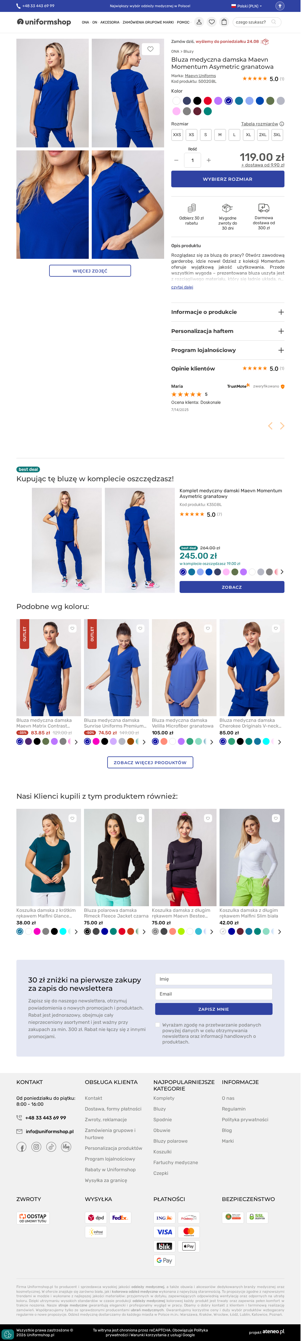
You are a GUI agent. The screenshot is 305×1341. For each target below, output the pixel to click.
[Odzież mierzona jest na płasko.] (281, 124)
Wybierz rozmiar (228, 179)
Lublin (245, 1314)
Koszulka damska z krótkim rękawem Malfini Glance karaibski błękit (46, 913)
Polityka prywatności (245, 1119)
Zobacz (232, 587)
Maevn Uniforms (200, 75)
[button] (227, 312)
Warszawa (188, 1314)
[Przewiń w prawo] (277, 572)
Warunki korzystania (148, 1335)
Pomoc (183, 22)
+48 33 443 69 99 (38, 6)
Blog (227, 1130)
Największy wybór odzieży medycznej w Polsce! (150, 6)
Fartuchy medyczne (175, 1162)
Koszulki (162, 1152)
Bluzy (188, 51)
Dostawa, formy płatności (113, 1109)
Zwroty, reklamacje (106, 1119)
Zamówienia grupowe (142, 22)
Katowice (259, 1314)
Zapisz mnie (213, 1009)
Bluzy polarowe (170, 1141)
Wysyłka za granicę (106, 1180)
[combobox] (257, 22)
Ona (85, 22)
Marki (168, 22)
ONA (175, 51)
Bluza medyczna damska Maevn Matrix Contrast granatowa (44, 723)
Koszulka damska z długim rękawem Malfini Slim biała (249, 913)
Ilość (192, 149)
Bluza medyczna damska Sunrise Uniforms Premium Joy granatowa (114, 723)
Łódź (234, 1314)
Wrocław (221, 1314)
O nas (228, 1098)
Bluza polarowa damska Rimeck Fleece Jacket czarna (116, 913)
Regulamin (234, 1109)
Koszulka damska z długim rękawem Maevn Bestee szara (181, 913)
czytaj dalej (182, 287)
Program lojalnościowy (110, 1159)
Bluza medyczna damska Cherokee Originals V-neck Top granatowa (249, 723)
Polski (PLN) (247, 6)
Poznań (275, 1314)
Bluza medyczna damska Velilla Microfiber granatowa (183, 723)
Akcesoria (109, 22)
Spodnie (162, 1119)
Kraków (205, 1314)
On (94, 22)
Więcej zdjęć (90, 271)
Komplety (164, 1098)
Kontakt (93, 1098)
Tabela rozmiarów (259, 124)
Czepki (160, 1173)
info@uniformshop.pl (49, 1131)
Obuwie (161, 1130)
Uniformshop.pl (40, 1335)
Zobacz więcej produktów (150, 762)
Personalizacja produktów (113, 1148)
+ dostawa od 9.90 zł (262, 165)
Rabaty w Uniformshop (110, 1169)
